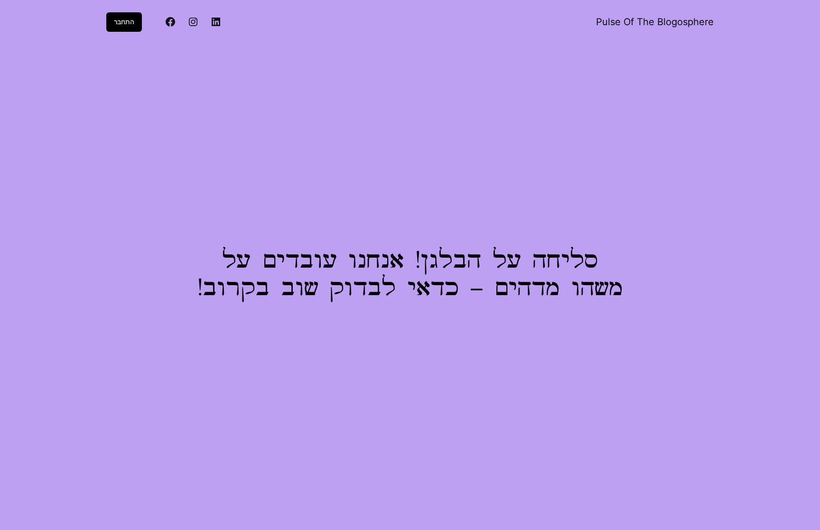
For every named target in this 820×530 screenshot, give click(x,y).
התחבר (124, 22)
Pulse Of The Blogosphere (655, 22)
